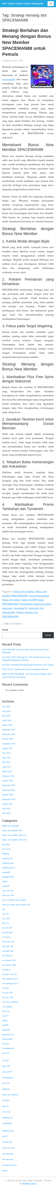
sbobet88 (5, 886)
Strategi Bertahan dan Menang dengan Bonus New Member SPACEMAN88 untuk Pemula (26, 42)
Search (5, 629)
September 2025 (8, 743)
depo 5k (5, 1106)
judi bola (5, 844)
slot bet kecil (7, 932)
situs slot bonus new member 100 (16, 904)
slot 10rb (5, 918)
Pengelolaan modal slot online (35, 603)
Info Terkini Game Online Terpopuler (23, 3)
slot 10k (5, 913)
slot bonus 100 (8, 941)
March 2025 (7, 771)
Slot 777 (5, 923)
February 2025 (8, 776)
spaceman (7, 608)
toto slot (5, 1043)
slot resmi (6, 1111)
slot (3, 909)
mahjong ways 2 (9, 867)
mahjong (5, 853)
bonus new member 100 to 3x (14, 835)
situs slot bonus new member (14, 899)
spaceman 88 (20, 608)
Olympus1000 (8, 876)
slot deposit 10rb (9, 964)
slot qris (5, 988)
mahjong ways (8, 863)
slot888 (5, 1025)
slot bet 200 (7, 927)
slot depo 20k (7, 950)
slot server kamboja (10, 1001)
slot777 (5, 1015)
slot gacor (6, 969)
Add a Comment (12, 623)
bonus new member (24, 591)
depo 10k (6, 1066)
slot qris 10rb (7, 997)
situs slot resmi (8, 1147)
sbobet (4, 881)
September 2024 (8, 799)
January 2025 (7, 780)
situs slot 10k (7, 890)
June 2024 (6, 813)
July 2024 (6, 808)
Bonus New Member (10, 825)
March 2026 (7, 725)
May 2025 (6, 762)
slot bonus (6, 937)
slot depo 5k (7, 955)
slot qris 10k (7, 992)
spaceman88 (8, 79)
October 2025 (7, 738)
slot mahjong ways (10, 978)
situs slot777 (7, 1071)
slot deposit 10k (8, 960)
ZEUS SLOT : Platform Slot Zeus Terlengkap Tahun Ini (25, 669)
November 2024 (8, 790)
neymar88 (6, 872)
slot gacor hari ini (9, 974)
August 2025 (7, 748)
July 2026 (6, 706)
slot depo (6, 1100)
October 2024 (7, 794)
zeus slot (5, 1052)
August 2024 (7, 803)
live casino (6, 849)
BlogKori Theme (29, 1183)
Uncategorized (8, 1048)
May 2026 (6, 715)
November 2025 (8, 734)
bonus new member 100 (12, 830)
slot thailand (7, 1006)
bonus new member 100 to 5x (14, 839)
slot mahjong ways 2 (10, 983)
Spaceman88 (7, 1039)
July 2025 (6, 752)
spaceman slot (36, 608)
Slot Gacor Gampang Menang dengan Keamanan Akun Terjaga (27, 664)
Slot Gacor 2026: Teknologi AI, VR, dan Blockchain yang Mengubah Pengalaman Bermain (26, 658)
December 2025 (8, 729)
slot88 (4, 1020)
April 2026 (6, 720)
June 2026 (6, 711)
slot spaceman (8, 1153)
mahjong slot (7, 858)
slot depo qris (7, 1159)
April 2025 (6, 766)
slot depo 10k (7, 946)
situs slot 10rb (8, 895)
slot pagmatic (7, 1077)
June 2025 (6, 757)
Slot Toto (6, 1011)
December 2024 (8, 785)
